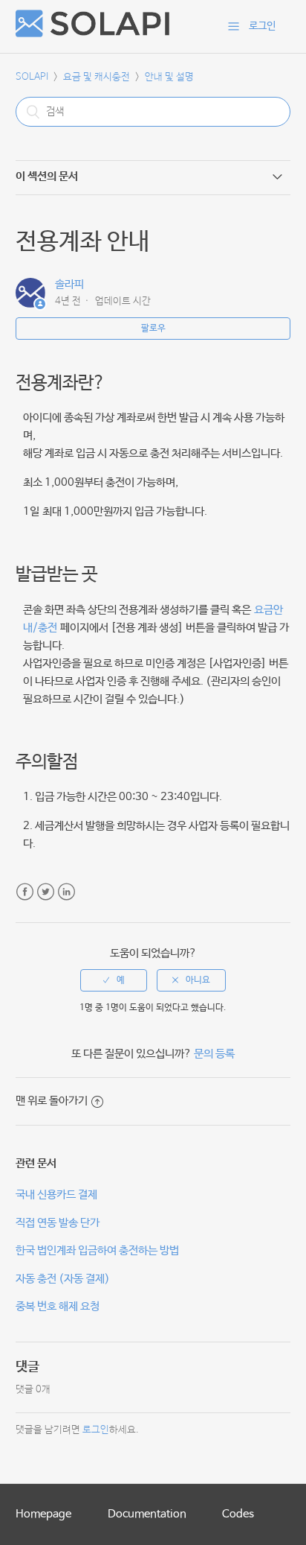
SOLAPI (32, 77)
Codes (238, 1514)
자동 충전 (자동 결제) (63, 1278)
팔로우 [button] (153, 328)
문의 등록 (214, 1053)
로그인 (95, 1429)
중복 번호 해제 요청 (58, 1306)
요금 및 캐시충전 (96, 77)
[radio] (113, 980)
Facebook (25, 892)
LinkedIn (66, 892)
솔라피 (69, 284)
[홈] (92, 34)
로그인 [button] (262, 26)
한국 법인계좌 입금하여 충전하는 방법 (97, 1250)
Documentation (147, 1514)
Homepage (43, 1514)
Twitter (45, 892)
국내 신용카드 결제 (56, 1194)
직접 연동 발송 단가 (58, 1222)
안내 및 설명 (169, 77)
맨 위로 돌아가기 (52, 1100)
